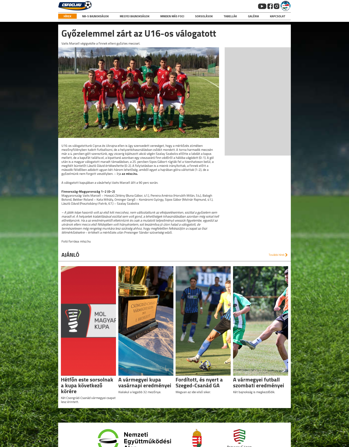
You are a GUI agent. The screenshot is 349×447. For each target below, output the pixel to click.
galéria (253, 16)
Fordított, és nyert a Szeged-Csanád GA (199, 382)
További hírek (276, 255)
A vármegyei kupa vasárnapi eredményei (144, 382)
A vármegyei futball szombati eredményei (258, 382)
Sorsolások (204, 16)
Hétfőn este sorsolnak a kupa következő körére (87, 385)
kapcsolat (277, 16)
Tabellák (230, 16)
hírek (67, 16)
